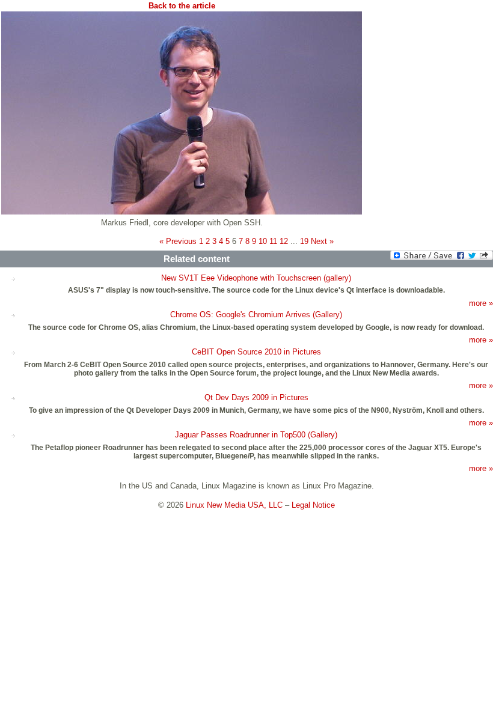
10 (263, 241)
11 (273, 241)
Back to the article (182, 5)
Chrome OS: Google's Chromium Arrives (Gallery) (256, 314)
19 (304, 241)
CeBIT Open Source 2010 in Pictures (256, 351)
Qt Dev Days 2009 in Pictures (256, 397)
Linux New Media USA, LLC (234, 505)
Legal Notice (313, 505)
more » (481, 303)
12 (284, 241)
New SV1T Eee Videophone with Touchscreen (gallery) (256, 277)
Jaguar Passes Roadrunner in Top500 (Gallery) (256, 434)
